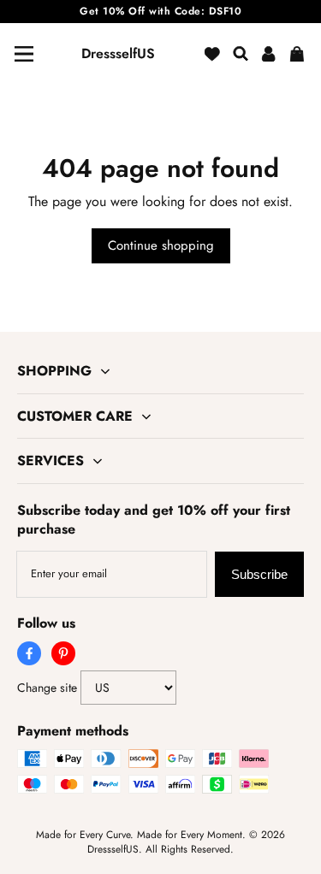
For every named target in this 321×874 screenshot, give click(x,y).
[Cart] (297, 54)
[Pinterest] (63, 653)
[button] (24, 54)
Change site (47, 687)
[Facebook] (29, 653)
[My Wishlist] (212, 54)
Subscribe (259, 574)
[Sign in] (269, 54)
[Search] (240, 54)
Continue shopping (161, 245)
